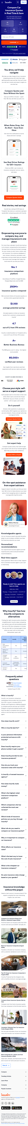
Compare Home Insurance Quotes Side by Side (13, 1001)
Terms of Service (4, 1123)
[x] (6, 1103)
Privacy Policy (12, 1123)
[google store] (17, 1107)
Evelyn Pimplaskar (17, 683)
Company (4, 1085)
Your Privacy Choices (20, 1123)
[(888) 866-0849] (17, 2)
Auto (7, 24)
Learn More (4, 1080)
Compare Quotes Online (14, 197)
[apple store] (6, 1107)
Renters (14, 31)
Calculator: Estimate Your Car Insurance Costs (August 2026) (12, 1028)
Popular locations (6, 1088)
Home (5, 31)
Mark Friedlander (17, 686)
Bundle (20, 24)
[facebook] (2, 1103)
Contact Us (14, 601)
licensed (18, 1097)
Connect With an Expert (14, 454)
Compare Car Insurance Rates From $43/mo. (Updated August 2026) (11, 919)
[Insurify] (8, 2)
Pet (22, 31)
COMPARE (13, 42)
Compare (4, 1072)
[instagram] (9, 1103)
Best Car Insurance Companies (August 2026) (12, 946)
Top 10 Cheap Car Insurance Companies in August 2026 (13, 973)
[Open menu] (2, 2)
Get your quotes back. (19, 53)
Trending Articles (6, 1076)
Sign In (24, 2)
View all (4, 1065)
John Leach (16, 685)
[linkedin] (13, 1103)
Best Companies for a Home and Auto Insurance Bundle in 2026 (12, 1055)
